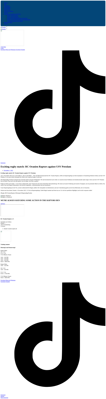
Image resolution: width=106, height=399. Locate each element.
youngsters (6, 5)
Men (5, 4)
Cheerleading (7, 7)
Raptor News (7, 10)
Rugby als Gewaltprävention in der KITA (17, 18)
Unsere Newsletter (8, 11)
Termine (6, 12)
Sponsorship (7, 8)
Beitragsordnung (8, 22)
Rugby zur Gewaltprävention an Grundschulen (18, 19)
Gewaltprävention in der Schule (15, 21)
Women (6, 3)
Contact (6, 23)
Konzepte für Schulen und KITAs (12, 14)
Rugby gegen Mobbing (13, 16)
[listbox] (53, 29)
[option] (3, 29)
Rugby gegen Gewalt (12, 15)
